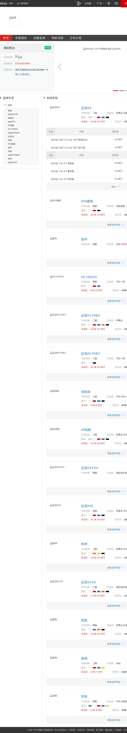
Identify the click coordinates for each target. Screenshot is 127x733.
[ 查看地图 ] (24, 74)
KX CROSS (13, 129)
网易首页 (3, 3)
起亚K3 (11, 136)
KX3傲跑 (11, 144)
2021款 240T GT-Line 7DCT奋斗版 (68, 147)
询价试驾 (57, 37)
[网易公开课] (88, 3)
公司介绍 (75, 37)
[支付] (109, 3)
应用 (11, 3)
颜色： (84, 117)
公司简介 (72, 730)
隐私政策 (109, 730)
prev (59, 66)
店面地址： (9, 69)
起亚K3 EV (12, 162)
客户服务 (99, 730)
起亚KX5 (11, 122)
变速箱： (111, 113)
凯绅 (10, 159)
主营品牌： (9, 57)
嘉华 (10, 148)
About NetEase (60, 730)
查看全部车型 (113, 225)
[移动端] (79, 3)
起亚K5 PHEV (14, 133)
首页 (6, 37)
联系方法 (81, 730)
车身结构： (86, 113)
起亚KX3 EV (13, 114)
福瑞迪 (11, 118)
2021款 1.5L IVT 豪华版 (62, 171)
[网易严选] (99, 3)
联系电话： (9, 63)
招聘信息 (90, 730)
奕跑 (10, 151)
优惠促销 (39, 37)
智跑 (10, 140)
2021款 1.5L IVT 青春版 (62, 163)
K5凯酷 (11, 125)
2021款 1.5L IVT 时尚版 (62, 179)
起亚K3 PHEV (14, 155)
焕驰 (10, 111)
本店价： (85, 121)
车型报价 (21, 37)
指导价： (119, 121)
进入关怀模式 (22, 3)
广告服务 (118, 730)
